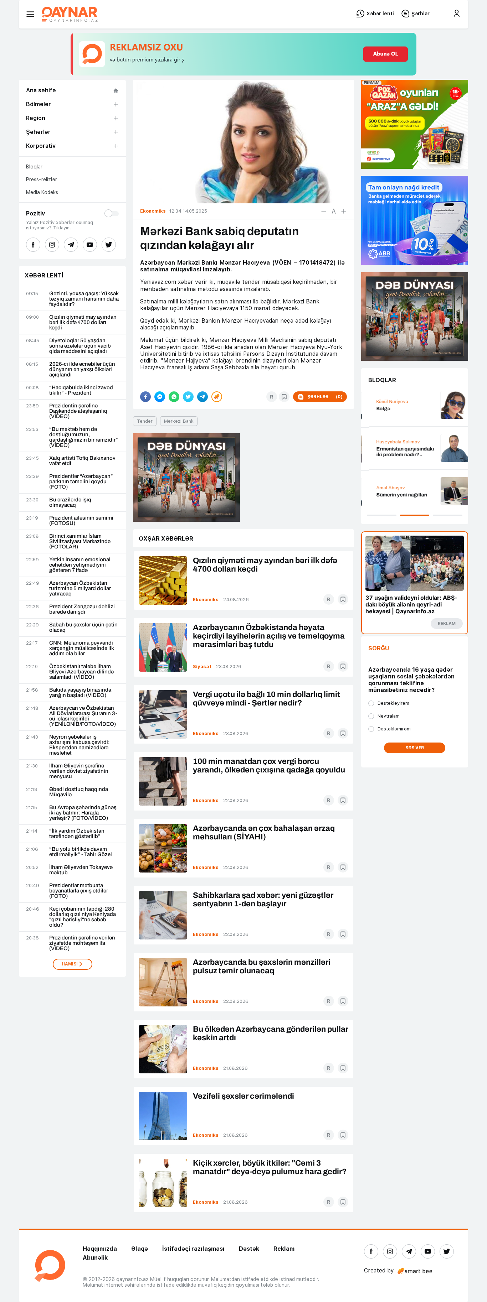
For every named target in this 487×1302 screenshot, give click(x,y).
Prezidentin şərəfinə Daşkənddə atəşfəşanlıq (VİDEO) (78, 411)
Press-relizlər (41, 179)
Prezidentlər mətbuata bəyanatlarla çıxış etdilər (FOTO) (78, 891)
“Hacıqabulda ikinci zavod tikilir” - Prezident (81, 390)
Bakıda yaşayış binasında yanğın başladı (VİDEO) (80, 692)
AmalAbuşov (382, 487)
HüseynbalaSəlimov (390, 441)
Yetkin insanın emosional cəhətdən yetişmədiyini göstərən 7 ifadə (80, 565)
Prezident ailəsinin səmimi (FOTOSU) (81, 520)
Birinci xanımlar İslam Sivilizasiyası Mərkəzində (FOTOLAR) (80, 541)
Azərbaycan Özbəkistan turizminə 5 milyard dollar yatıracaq (80, 588)
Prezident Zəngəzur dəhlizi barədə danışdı (82, 609)
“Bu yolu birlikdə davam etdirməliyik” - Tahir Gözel (80, 852)
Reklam (283, 1248)
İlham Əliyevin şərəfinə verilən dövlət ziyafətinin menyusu (78, 771)
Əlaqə (139, 1248)
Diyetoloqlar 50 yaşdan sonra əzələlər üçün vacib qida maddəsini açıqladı (80, 346)
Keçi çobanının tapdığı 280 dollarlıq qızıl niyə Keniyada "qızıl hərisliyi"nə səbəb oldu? (82, 917)
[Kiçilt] (324, 211)
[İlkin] (333, 211)
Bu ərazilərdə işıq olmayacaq (70, 502)
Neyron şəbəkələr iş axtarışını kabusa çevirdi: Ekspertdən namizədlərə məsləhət (79, 745)
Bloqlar (34, 167)
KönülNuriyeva (384, 401)
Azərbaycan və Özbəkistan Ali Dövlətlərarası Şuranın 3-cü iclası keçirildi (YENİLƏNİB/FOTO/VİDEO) (83, 716)
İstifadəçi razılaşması (193, 1248)
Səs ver (414, 747)
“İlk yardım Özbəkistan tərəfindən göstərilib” (76, 833)
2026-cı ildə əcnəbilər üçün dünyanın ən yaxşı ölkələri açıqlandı (82, 369)
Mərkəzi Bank (179, 421)
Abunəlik (95, 1257)
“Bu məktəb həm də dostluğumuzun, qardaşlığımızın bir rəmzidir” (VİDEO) (83, 437)
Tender (145, 421)
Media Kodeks (42, 192)
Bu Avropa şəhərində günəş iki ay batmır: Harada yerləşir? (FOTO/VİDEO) (83, 813)
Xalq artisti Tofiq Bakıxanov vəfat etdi (82, 460)
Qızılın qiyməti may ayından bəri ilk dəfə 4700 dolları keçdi (83, 322)
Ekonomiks (206, 599)
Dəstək (249, 1248)
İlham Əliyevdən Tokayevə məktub (81, 870)
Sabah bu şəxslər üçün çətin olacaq (83, 627)
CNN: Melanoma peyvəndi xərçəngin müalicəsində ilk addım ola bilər (81, 648)
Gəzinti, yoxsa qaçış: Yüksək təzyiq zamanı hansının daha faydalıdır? (84, 299)
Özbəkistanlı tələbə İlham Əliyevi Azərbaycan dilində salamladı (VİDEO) (81, 672)
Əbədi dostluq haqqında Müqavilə (78, 792)
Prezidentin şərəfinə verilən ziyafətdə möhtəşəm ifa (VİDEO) (82, 943)
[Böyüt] (343, 211)
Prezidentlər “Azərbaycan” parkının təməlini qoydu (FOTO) (81, 482)
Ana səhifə (41, 90)
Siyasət (202, 666)
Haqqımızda (100, 1248)
